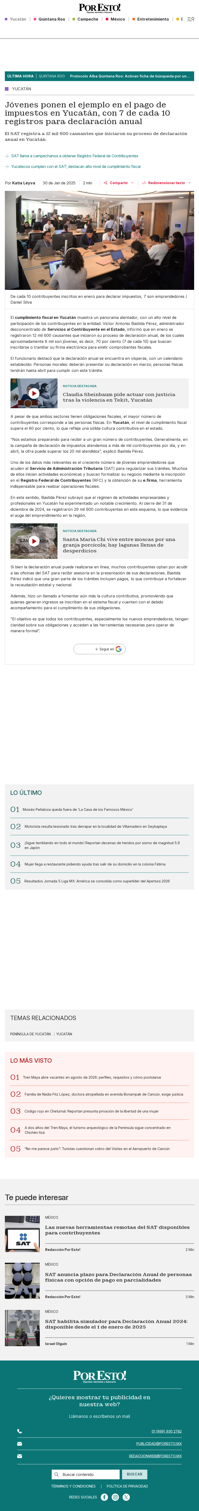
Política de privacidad (127, 1486)
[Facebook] (104, 1497)
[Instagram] (115, 1497)
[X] (126, 1497)
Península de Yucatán (30, 1034)
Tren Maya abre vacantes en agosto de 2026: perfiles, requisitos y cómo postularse (92, 1077)
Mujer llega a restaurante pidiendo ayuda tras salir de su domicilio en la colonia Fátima (95, 864)
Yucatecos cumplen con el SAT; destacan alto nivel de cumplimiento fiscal (76, 166)
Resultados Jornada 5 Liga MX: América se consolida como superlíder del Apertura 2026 (97, 881)
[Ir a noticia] (22, 1234)
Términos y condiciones (73, 1486)
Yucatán (64, 1034)
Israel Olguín (56, 1344)
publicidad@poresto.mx (159, 1444)
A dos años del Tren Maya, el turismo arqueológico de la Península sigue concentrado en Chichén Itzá (98, 1130)
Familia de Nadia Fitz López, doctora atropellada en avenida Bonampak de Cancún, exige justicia (104, 1094)
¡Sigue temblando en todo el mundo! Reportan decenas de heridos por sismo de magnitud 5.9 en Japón (102, 845)
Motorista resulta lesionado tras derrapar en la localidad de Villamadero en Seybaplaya (96, 826)
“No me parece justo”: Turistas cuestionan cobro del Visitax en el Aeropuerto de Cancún (97, 1149)
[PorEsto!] (100, 8)
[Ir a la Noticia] (99, 393)
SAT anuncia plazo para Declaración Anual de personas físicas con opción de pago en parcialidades (118, 1277)
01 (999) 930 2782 (167, 1431)
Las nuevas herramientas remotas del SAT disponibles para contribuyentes (117, 1230)
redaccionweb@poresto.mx (155, 1456)
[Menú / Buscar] (190, 19)
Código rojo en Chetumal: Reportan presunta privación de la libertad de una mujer (92, 1111)
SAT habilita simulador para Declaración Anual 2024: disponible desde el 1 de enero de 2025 (116, 1324)
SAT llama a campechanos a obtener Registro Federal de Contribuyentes (74, 155)
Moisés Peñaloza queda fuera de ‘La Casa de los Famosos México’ (78, 809)
